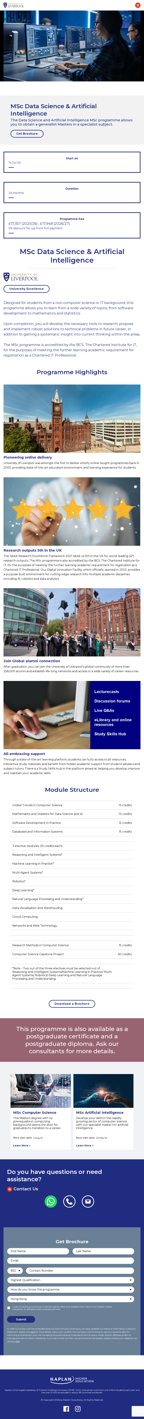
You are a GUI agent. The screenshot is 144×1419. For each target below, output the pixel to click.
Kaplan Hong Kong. (73, 1400)
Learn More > (22, 1145)
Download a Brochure (72, 1003)
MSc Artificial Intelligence (100, 1112)
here (33, 1332)
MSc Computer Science (34, 1112)
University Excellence (26, 288)
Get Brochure (27, 133)
